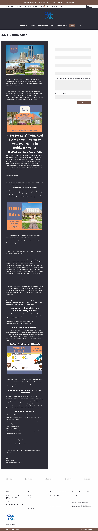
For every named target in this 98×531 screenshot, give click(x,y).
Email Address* (59, 62)
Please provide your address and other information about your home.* (73, 78)
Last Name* (58, 54)
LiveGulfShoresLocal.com (13, 265)
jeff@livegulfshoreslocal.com (14, 462)
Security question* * (60, 93)
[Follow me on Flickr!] (41, 6)
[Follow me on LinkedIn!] (33, 6)
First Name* (58, 46)
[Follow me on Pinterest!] (36, 6)
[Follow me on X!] (28, 6)
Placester (89, 529)
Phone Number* (59, 70)
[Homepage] (49, 16)
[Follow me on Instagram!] (31, 6)
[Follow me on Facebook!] (25, 6)
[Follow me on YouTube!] (38, 6)
